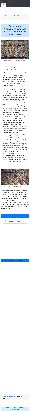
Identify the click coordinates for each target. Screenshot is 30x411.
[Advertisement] (15, 241)
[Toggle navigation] (3, 5)
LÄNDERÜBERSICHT (17, 407)
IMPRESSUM (15, 409)
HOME (8, 407)
